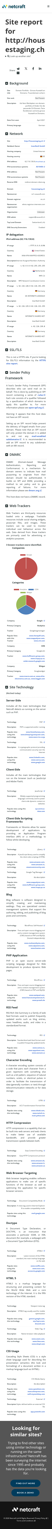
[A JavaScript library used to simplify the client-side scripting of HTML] (44, 849)
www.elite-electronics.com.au (30, 677)
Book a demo (25, 1492)
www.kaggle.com (38, 678)
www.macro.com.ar (27, 676)
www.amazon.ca (38, 1166)
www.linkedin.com (37, 757)
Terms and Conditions (25, 1521)
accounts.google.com (36, 1271)
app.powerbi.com (38, 1411)
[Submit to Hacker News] (18, 73)
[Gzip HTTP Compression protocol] (44, 1150)
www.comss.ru (39, 1048)
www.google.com (38, 762)
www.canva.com (38, 760)
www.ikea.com (39, 1341)
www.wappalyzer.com (35, 638)
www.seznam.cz (38, 1053)
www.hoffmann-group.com (33, 656)
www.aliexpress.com (36, 1391)
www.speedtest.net (37, 1389)
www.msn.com (38, 1268)
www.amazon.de (38, 1160)
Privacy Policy (40, 1518)
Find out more (25, 1483)
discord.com (40, 1324)
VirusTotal (39, 162)
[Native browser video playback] (44, 1329)
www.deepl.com (38, 1344)
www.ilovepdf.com (37, 635)
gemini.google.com (37, 1318)
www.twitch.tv (39, 1113)
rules (40, 395)
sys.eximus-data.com (40, 810)
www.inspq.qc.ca (38, 658)
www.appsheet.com (36, 1050)
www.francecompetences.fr (33, 997)
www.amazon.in (38, 864)
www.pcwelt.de (38, 1000)
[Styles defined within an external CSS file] (44, 1399)
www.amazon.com (37, 862)
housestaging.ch (38, 189)
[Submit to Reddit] (18, 68)
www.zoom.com (38, 1339)
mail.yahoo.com (38, 1115)
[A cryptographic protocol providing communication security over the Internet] (44, 742)
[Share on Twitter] (26, 68)
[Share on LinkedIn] (40, 68)
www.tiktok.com (38, 1110)
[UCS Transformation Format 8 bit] (44, 1100)
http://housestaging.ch (33, 141)
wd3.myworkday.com (36, 1394)
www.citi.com (39, 641)
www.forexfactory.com (35, 732)
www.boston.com (38, 948)
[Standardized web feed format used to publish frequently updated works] (44, 1035)
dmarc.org (34, 490)
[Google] (44, 621)
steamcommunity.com (35, 867)
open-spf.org (35, 407)
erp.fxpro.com (39, 1321)
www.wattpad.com (37, 995)
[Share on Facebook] (33, 68)
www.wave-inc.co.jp (37, 737)
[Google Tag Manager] (44, 872)
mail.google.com (38, 1213)
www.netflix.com (38, 1266)
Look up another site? (20, 56)
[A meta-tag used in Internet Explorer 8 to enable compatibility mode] (44, 1201)
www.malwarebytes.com (34, 943)
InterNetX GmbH (38, 146)
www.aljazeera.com (37, 946)
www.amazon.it (38, 1163)
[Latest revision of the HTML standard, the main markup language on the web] (44, 1251)
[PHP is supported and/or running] (44, 722)
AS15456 (39, 167)
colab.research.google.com (34, 661)
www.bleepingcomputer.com (33, 734)
